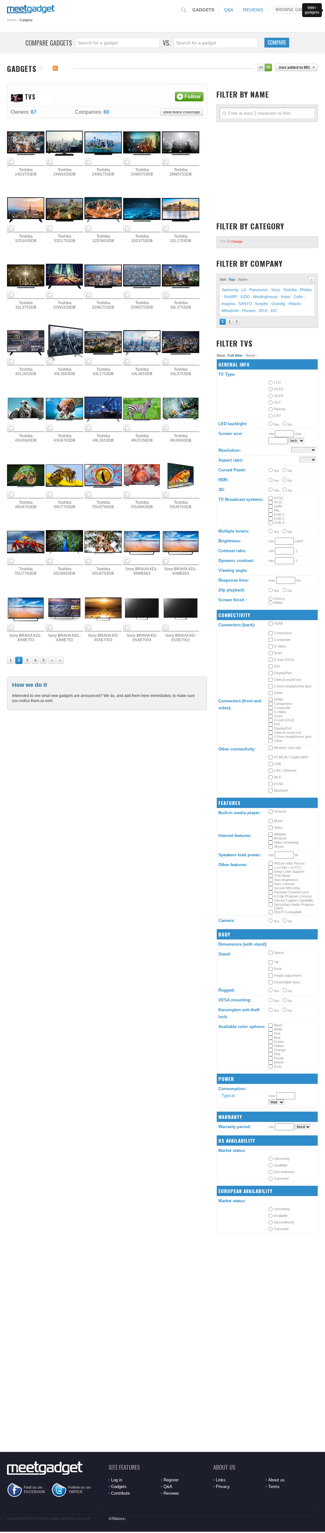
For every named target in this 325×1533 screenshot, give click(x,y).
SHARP (230, 297)
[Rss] (55, 68)
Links (221, 1480)
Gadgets (203, 9)
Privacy (223, 1486)
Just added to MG (294, 67)
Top (232, 279)
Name (243, 279)
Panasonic (258, 290)
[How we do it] (41, 68)
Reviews (253, 9)
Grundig (278, 304)
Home (11, 20)
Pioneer (249, 311)
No (289, 424)
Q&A (228, 9)
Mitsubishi (230, 311)
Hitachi (295, 304)
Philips (306, 290)
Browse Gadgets (295, 9)
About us (276, 1480)
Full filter (235, 355)
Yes (276, 424)
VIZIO (245, 297)
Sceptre (261, 304)
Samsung (230, 290)
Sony (275, 290)
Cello (298, 297)
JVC (273, 311)
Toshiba (290, 290)
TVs (231, 241)
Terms (274, 1486)
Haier (285, 297)
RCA (263, 311)
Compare (277, 42)
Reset (250, 355)
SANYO (245, 304)
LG (243, 290)
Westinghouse (265, 297)
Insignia (228, 304)
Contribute (120, 1493)
